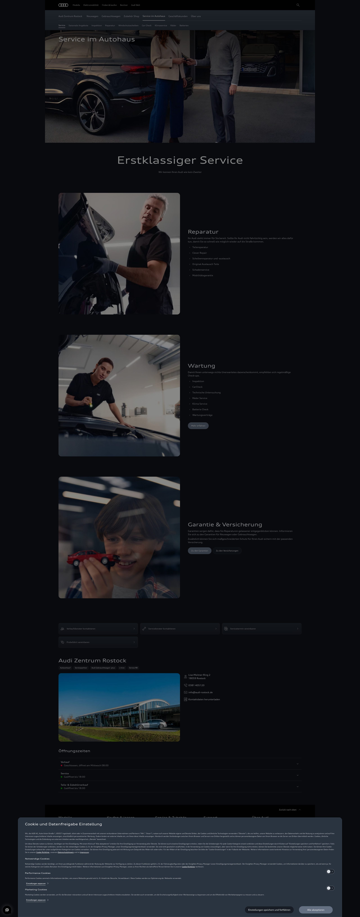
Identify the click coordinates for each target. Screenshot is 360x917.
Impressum (84, 852)
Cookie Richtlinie (42, 852)
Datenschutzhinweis (66, 852)
